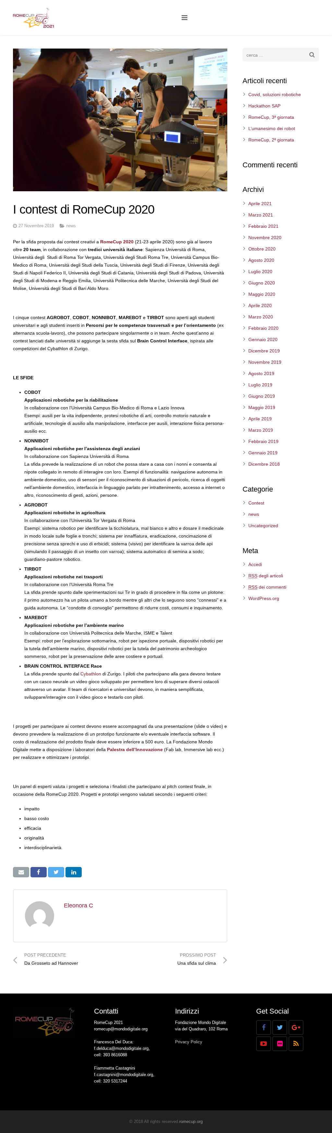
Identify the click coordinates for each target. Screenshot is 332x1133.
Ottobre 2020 (262, 248)
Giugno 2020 (261, 282)
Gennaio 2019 (263, 452)
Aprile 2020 (260, 305)
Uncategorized (263, 525)
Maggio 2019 (261, 407)
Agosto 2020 (261, 260)
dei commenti (267, 587)
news (71, 226)
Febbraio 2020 (263, 328)
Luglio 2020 (260, 271)
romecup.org (191, 1121)
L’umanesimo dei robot (271, 128)
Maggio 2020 (261, 294)
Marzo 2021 (260, 214)
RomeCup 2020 (117, 241)
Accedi (255, 564)
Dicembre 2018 (264, 464)
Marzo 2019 (260, 430)
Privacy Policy (188, 1042)
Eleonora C (78, 905)
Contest (256, 502)
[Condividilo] (38, 872)
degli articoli (265, 575)
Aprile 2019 (260, 418)
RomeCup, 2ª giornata (271, 139)
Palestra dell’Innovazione (135, 749)
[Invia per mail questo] (21, 872)
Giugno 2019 (261, 396)
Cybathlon (90, 673)
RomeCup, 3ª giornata (271, 117)
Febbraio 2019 (263, 441)
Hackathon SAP (264, 105)
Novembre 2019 (264, 362)
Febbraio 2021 (263, 226)
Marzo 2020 (260, 316)
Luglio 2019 (260, 384)
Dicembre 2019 (264, 350)
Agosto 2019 (261, 373)
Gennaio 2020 (263, 339)
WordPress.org (263, 598)
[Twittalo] (56, 872)
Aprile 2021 (260, 203)
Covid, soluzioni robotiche (274, 94)
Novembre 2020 (264, 237)
